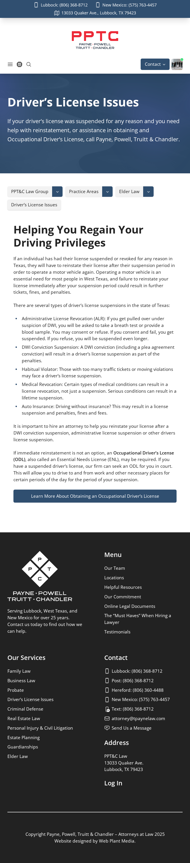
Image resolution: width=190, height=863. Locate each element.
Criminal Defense (25, 709)
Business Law (21, 680)
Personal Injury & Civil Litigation (40, 728)
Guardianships (22, 747)
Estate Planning (23, 737)
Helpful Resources (123, 587)
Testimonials (117, 632)
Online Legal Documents (129, 606)
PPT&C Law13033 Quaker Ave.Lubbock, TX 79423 (123, 763)
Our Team (114, 568)
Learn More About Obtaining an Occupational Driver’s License (95, 496)
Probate (15, 690)
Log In (113, 783)
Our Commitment (122, 596)
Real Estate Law (23, 718)
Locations (114, 577)
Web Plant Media (116, 841)
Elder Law (17, 756)
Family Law (19, 671)
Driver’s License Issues (30, 699)
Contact (153, 64)
